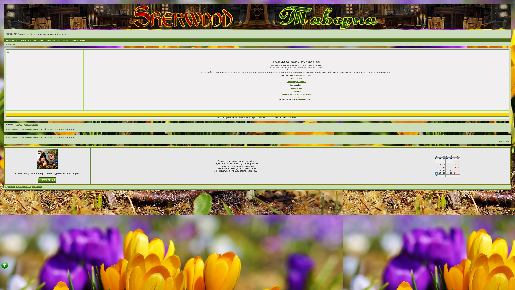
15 (455, 167)
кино (300, 88)
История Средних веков (296, 82)
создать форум (504, 141)
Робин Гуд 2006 (296, 78)
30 (458, 173)
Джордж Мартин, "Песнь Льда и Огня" (296, 94)
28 (451, 173)
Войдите (19, 125)
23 (458, 170)
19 (444, 170)
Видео (65, 40)
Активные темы (11, 44)
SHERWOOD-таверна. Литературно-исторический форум (29, 129)
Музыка (294, 88)
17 (437, 170)
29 (455, 173)
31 (437, 176)
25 (440, 173)
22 (455, 170)
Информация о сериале (304, 75)
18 (440, 170)
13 (447, 167)
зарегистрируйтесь (31, 125)
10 (437, 167)
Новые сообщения (12, 40)
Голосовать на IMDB (77, 40)
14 (451, 167)
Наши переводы (60, 129)
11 (440, 167)
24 (437, 173)
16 (458, 167)
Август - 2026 (447, 156)
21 (451, 170)
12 (444, 167)
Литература (296, 91)
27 (447, 173)
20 (447, 170)
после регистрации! (305, 99)
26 (444, 173)
